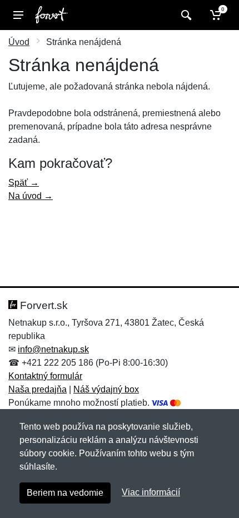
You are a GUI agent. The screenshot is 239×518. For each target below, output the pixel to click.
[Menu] (18, 15)
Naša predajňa (37, 389)
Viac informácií (151, 492)
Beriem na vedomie (65, 492)
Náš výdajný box (106, 389)
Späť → (23, 182)
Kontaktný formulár (45, 376)
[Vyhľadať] (185, 15)
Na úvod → (30, 196)
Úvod (18, 42)
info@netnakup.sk (53, 349)
